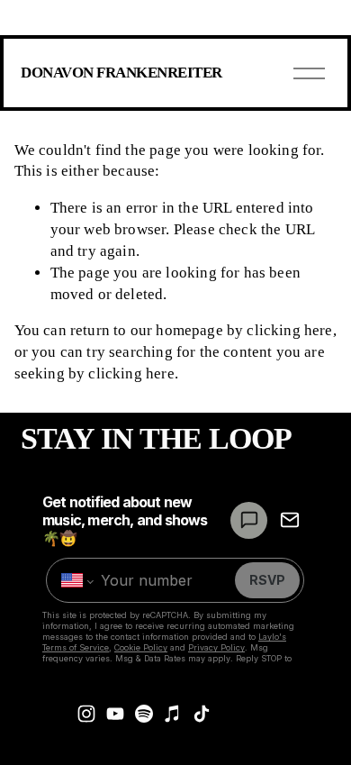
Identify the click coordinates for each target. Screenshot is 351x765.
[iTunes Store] (173, 714)
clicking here (289, 330)
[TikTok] (202, 714)
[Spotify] (144, 714)
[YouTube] (115, 714)
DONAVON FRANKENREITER (121, 72)
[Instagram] (86, 714)
